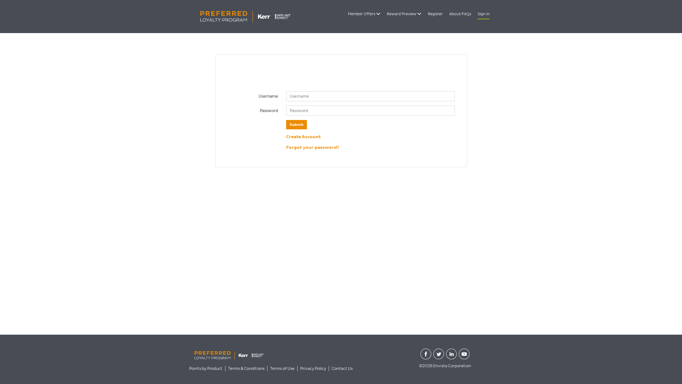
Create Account (303, 136)
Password (269, 110)
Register (435, 14)
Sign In (484, 14)
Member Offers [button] (362, 14)
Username (268, 96)
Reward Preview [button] (402, 14)
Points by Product (205, 368)
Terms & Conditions (246, 368)
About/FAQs (460, 14)
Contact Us (342, 368)
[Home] (243, 16)
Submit (296, 124)
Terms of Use (282, 368)
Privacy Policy (313, 368)
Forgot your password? (312, 147)
